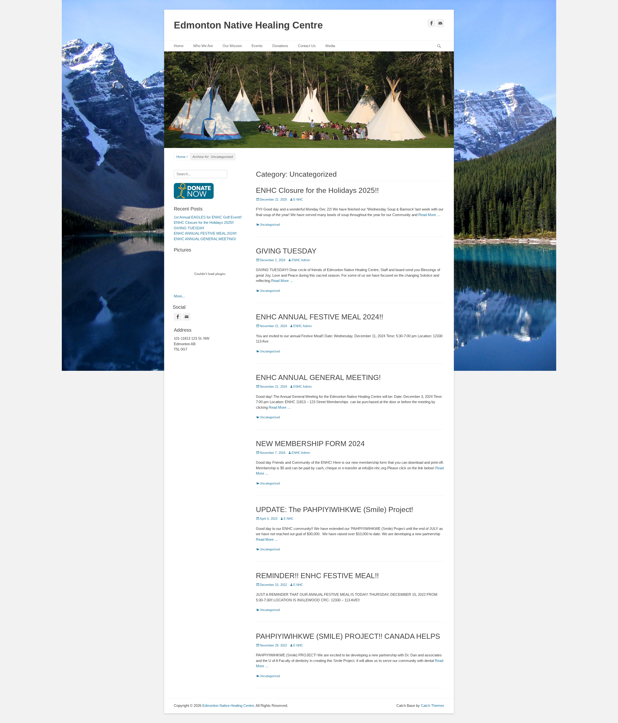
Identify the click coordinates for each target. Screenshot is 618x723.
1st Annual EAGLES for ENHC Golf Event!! (208, 217)
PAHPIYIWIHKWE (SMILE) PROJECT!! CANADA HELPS (348, 636)
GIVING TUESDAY (286, 251)
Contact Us (307, 46)
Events (257, 46)
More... (179, 296)
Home (178, 46)
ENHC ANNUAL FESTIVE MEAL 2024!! (319, 317)
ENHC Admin (301, 260)
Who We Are (203, 46)
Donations (280, 46)
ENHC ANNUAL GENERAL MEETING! (318, 377)
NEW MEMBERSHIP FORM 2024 (310, 444)
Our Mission (232, 46)
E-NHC (298, 199)
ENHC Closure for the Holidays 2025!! (317, 190)
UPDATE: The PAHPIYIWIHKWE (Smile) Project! (334, 509)
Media (330, 46)
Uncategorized (270, 224)
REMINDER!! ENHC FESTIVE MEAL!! (317, 576)
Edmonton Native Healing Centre (248, 25)
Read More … (429, 215)
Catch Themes (432, 705)
